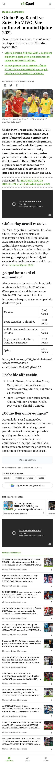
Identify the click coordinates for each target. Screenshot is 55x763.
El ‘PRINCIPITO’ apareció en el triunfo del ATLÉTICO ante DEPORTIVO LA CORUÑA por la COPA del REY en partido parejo (21, 595)
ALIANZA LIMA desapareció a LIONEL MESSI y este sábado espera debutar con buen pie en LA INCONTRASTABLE (21, 562)
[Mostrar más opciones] (23, 85)
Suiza (41, 477)
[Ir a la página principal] (27, 4)
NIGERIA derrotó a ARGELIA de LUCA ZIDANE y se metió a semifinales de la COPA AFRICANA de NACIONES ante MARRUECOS (21, 741)
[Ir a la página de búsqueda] (4, 4)
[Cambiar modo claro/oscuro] (50, 4)
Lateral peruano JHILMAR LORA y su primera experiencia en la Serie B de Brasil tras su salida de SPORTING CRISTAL (28, 56)
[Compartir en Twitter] (11, 85)
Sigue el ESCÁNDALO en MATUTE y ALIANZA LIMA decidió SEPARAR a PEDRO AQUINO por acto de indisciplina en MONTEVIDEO (19, 578)
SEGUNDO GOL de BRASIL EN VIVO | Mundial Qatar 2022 (26, 182)
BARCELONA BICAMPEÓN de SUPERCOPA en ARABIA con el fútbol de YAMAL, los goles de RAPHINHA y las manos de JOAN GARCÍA (20, 676)
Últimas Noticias (10, 513)
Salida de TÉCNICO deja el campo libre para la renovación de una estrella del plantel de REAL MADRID (21, 643)
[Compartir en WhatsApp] (17, 85)
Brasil (6, 477)
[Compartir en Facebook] (5, 85)
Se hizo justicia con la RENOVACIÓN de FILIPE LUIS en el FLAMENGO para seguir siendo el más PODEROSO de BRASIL (26, 69)
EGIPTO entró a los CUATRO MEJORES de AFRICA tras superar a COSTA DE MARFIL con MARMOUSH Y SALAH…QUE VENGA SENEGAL (21, 725)
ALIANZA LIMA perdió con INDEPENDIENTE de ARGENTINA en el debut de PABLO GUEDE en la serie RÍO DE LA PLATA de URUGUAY (21, 709)
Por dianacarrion (9, 81)
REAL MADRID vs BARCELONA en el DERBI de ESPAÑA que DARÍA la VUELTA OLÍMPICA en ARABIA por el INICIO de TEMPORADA (20, 692)
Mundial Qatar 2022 (13, 12)
